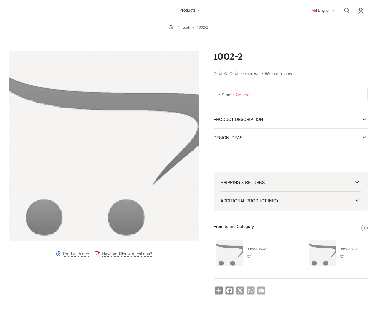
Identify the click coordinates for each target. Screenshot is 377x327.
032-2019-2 (256, 249)
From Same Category (234, 226)
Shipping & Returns (243, 182)
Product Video (76, 254)
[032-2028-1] (322, 253)
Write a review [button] (278, 73)
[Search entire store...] (347, 10)
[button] (249, 256)
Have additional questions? (127, 254)
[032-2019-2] (229, 253)
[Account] (361, 10)
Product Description (238, 119)
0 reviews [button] (250, 73)
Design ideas (228, 138)
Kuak (185, 27)
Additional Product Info (249, 201)
